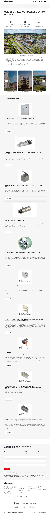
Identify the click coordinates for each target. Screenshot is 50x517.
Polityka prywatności (41, 512)
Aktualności (21, 488)
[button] (43, 81)
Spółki (29, 490)
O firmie (20, 486)
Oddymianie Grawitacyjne (39, 487)
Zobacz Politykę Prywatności (26, 473)
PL (34, 1)
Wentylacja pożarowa (41, 489)
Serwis (29, 486)
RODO (33, 512)
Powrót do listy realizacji (12, 441)
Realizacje (21, 490)
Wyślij (7, 468)
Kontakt (20, 492)
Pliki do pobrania (31, 488)
